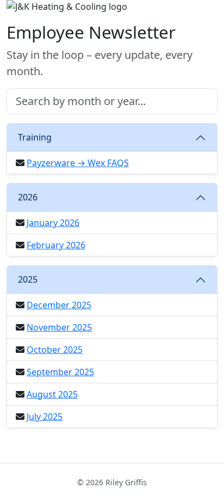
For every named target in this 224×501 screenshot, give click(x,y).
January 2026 (53, 223)
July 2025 (45, 417)
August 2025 (52, 394)
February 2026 (56, 245)
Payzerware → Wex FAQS (78, 163)
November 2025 (59, 327)
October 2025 (55, 350)
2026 (28, 197)
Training (35, 137)
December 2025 (59, 305)
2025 (28, 279)
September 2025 (60, 372)
